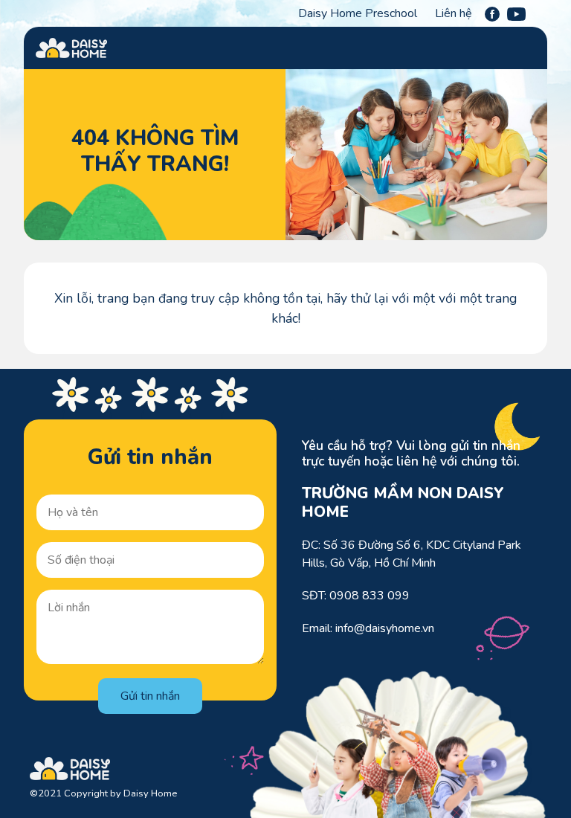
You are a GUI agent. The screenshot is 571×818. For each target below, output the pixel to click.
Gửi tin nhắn (150, 696)
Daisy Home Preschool (357, 13)
